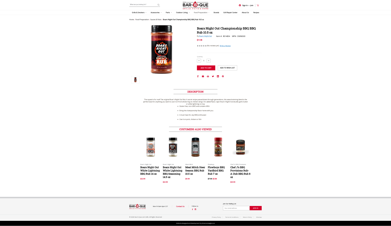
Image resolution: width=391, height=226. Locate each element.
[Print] (208, 76)
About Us (245, 12)
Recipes (256, 12)
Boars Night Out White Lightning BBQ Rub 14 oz (150, 170)
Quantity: (200, 56)
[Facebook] (198, 76)
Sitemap (259, 217)
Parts (168, 12)
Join (251, 5)
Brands (216, 12)
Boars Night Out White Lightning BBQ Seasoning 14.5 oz (172, 172)
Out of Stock (218, 149)
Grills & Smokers (138, 12)
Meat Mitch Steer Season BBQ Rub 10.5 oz (195, 170)
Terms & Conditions (232, 217)
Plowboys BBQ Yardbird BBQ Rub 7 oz (216, 170)
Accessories (155, 12)
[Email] (203, 76)
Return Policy (247, 217)
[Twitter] (213, 76)
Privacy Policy (216, 217)
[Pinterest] (223, 76)
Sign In (245, 5)
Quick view (150, 145)
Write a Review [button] (225, 46)
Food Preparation (200, 12)
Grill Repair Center (230, 12)
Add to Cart (150, 149)
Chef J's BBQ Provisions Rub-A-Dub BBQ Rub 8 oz (240, 172)
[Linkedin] (218, 76)
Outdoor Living (182, 12)
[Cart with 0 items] (259, 5)
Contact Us (180, 206)
